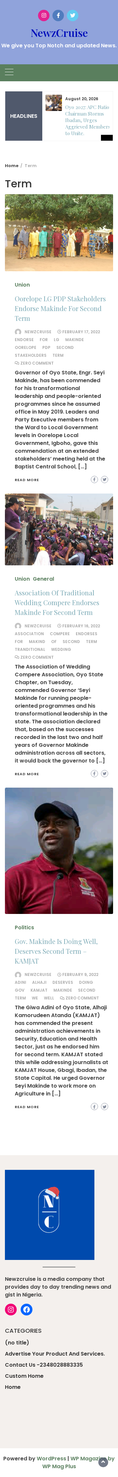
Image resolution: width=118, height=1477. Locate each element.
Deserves (62, 982)
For (44, 339)
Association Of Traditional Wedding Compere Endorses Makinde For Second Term (57, 602)
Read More (27, 479)
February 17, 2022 (81, 332)
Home (13, 1387)
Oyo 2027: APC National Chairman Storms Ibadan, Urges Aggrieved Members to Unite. (90, 120)
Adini (20, 982)
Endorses (86, 633)
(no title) (17, 1342)
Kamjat (39, 990)
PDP (46, 347)
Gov (20, 990)
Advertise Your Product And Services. (55, 1354)
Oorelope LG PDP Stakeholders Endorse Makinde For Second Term (60, 308)
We (35, 998)
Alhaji (39, 982)
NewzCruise (59, 32)
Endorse (24, 339)
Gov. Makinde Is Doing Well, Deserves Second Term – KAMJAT (56, 951)
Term (58, 355)
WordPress (51, 1458)
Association (29, 633)
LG (56, 339)
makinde (74, 339)
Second (65, 347)
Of (54, 641)
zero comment (37, 363)
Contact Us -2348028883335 (44, 1365)
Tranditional (30, 649)
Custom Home (24, 1376)
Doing (86, 982)
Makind (37, 641)
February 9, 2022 (80, 974)
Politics (24, 927)
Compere (60, 633)
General (43, 579)
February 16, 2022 (81, 626)
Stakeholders (31, 355)
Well (49, 998)
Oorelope (25, 347)
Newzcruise (38, 332)
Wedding (61, 649)
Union (22, 285)
